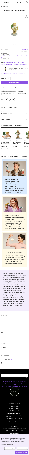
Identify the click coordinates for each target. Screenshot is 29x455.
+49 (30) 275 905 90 (15, 408)
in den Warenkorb (14, 82)
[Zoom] (14, 28)
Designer (3, 324)
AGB (9, 428)
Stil (2, 332)
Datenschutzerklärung (11, 430)
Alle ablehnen (22, 448)
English (8, 340)
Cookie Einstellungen (14, 433)
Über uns (3, 343)
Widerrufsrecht (23, 428)
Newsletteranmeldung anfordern (26, 376)
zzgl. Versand (4, 53)
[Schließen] (25, 436)
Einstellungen (9, 448)
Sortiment (4, 315)
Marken (3, 328)
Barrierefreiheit (19, 430)
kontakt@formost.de (16, 421)
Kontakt (3, 347)
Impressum (5, 428)
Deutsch (3, 340)
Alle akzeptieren (21, 452)
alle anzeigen (25, 156)
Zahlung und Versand (14, 428)
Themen (3, 319)
